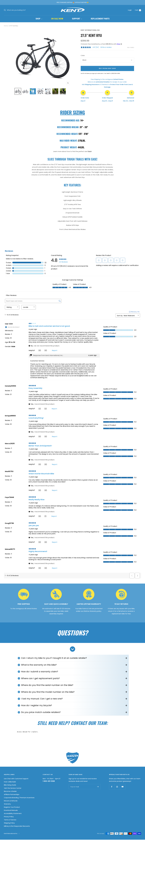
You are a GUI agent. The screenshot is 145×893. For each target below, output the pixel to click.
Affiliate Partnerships (11, 794)
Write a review (106, 47)
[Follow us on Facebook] (111, 786)
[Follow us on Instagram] (117, 786)
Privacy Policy (9, 817)
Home (6, 26)
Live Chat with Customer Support (16, 779)
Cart (137, 10)
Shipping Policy (9, 823)
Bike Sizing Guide (10, 785)
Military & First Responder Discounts (17, 826)
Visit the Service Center (12, 788)
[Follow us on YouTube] (122, 786)
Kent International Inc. (90, 30)
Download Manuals (11, 810)
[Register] (98, 786)
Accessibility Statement (13, 813)
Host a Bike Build (10, 782)
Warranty (7, 804)
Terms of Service (10, 820)
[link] (91, 47)
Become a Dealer (10, 791)
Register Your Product (12, 807)
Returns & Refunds (10, 801)
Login (130, 10)
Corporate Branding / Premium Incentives (19, 798)
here (89, 151)
